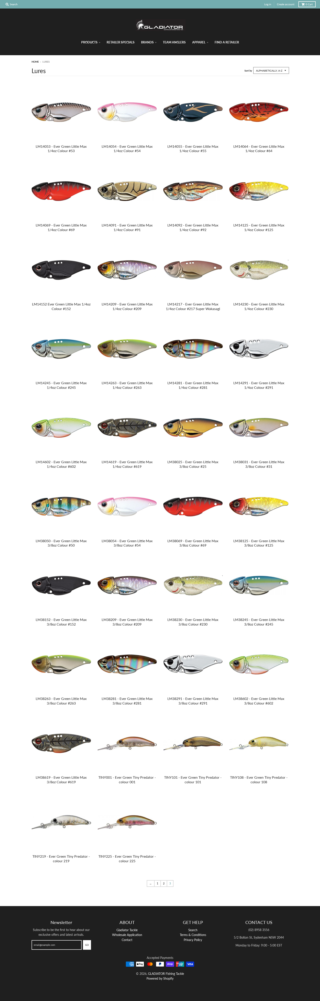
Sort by (248, 70)
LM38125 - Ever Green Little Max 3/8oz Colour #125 (258, 543)
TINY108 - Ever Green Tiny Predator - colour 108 (259, 779)
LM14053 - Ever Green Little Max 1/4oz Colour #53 (61, 148)
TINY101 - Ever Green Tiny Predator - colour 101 (193, 779)
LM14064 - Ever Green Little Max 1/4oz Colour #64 (258, 148)
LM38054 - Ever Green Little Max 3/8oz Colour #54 (127, 543)
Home (35, 61)
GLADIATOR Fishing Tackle (166, 973)
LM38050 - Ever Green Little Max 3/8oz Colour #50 (61, 543)
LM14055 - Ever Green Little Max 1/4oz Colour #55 (192, 148)
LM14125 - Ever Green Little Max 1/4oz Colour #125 (258, 227)
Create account (285, 4)
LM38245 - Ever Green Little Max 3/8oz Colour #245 (258, 621)
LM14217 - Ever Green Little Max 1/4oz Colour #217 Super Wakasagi (193, 306)
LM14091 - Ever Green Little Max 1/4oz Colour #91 (127, 227)
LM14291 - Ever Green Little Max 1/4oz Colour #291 (258, 385)
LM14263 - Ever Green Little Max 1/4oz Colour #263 (127, 385)
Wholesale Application (127, 935)
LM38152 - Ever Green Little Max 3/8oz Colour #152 (61, 621)
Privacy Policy (193, 940)
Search (192, 930)
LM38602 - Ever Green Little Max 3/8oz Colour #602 (258, 700)
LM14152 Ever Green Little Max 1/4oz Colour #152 (61, 306)
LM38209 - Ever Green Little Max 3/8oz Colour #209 (127, 621)
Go (87, 944)
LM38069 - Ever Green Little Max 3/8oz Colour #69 (192, 543)
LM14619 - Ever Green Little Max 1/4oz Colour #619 (127, 464)
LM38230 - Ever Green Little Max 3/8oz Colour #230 (192, 621)
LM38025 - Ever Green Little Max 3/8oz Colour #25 (192, 464)
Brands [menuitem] (147, 42)
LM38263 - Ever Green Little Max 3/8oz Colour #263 (61, 700)
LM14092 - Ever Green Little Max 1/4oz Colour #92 (192, 227)
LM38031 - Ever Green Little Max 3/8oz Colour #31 (258, 464)
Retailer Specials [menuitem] (121, 42)
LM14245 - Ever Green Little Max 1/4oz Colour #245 (61, 385)
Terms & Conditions (193, 935)
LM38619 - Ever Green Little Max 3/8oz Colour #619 (61, 779)
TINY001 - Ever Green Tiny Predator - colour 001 (127, 779)
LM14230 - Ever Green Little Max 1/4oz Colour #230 (258, 306)
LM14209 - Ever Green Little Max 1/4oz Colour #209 (127, 306)
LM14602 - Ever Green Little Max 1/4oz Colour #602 (61, 464)
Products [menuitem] (89, 42)
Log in (267, 4)
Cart (309, 4)
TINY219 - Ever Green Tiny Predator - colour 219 (61, 858)
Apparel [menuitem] (198, 42)
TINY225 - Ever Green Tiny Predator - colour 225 (127, 858)
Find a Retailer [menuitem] (227, 42)
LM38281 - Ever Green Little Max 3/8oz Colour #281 (127, 700)
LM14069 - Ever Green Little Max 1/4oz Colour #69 (61, 227)
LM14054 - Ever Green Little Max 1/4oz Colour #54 (127, 148)
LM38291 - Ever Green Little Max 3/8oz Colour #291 (192, 700)
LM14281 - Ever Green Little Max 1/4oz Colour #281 (192, 385)
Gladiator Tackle (127, 930)
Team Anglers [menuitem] (174, 42)
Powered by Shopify (160, 978)
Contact (127, 940)
